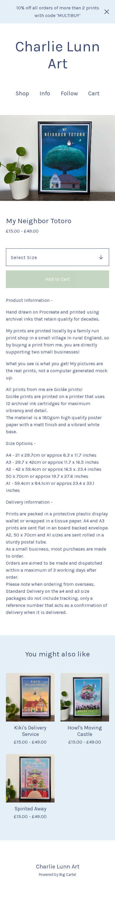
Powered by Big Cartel (57, 874)
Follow (69, 93)
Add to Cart (57, 279)
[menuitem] (22, 93)
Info (45, 93)
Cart (94, 93)
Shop (22, 93)
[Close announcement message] (106, 11)
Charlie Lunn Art (57, 55)
